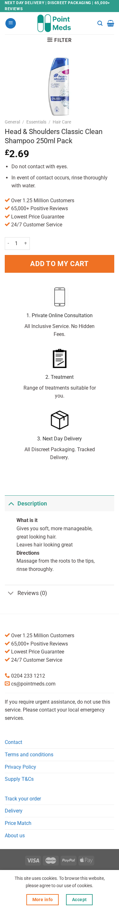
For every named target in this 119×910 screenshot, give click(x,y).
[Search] (99, 23)
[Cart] (110, 23)
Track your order (23, 799)
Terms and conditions (29, 755)
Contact (13, 742)
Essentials (36, 121)
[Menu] (10, 23)
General (12, 121)
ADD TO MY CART (59, 263)
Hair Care (62, 121)
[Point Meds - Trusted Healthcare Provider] (59, 23)
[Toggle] (11, 503)
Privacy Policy (20, 767)
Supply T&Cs (19, 779)
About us (15, 836)
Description (32, 503)
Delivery (14, 811)
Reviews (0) (32, 593)
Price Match (18, 823)
